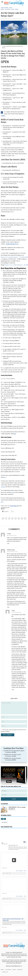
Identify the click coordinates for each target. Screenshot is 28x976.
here (14, 433)
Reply (8, 543)
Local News (8, 969)
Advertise (19, 969)
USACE (12, 9)
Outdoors (7, 9)
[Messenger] (6, 518)
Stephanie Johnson (6, 18)
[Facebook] (3, 518)
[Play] (14, 860)
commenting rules (14, 505)
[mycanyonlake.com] (4, 843)
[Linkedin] (15, 518)
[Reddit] (22, 518)
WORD (16, 9)
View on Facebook (19, 870)
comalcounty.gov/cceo (12, 244)
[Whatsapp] (19, 518)
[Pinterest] (12, 518)
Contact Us (5, 971)
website (3, 115)
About (2, 969)
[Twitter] (9, 518)
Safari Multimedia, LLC (16, 966)
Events (14, 969)
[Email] (25, 518)
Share (25, 870)
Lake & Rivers (4, 7)
